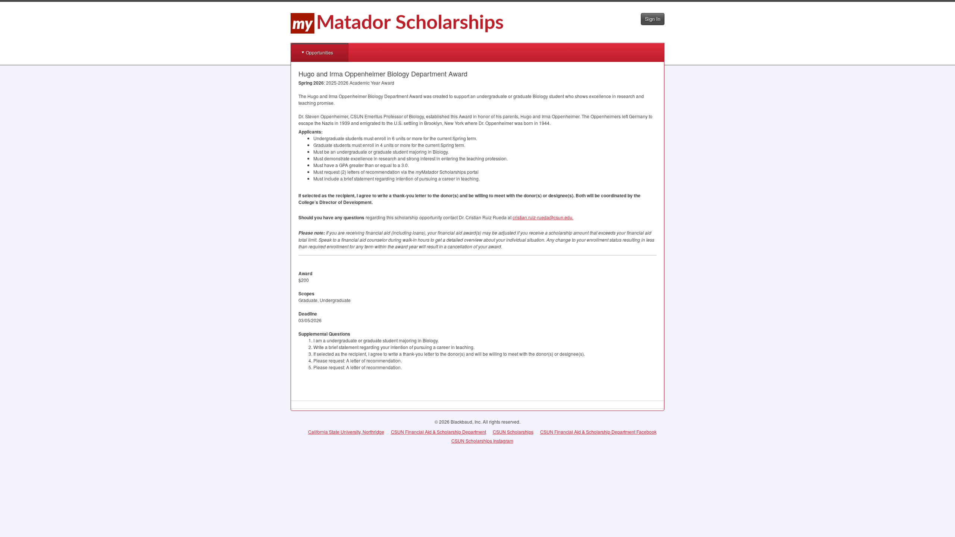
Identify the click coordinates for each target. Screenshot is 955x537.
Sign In (652, 18)
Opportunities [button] (319, 52)
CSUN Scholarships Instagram (482, 440)
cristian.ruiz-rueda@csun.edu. (543, 217)
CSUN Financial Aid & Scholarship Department (438, 431)
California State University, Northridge (346, 431)
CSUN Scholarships (513, 431)
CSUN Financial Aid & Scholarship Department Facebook (598, 431)
